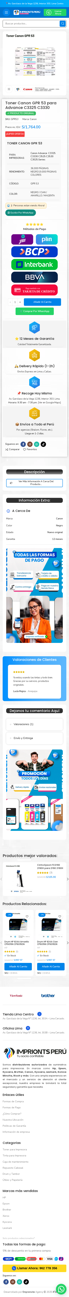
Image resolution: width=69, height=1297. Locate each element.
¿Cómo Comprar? (12, 1113)
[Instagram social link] (30, 444)
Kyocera (7, 1222)
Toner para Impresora (15, 1149)
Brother (7, 1209)
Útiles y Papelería (12, 1180)
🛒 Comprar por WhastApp (34, 311)
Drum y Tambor (11, 1174)
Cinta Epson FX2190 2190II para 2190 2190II (50, 866)
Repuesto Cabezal (13, 1168)
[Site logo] (27, 12)
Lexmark (7, 1228)
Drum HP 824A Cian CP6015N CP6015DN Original (47, 944)
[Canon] (50, 996)
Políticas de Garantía (14, 1126)
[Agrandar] (8, 89)
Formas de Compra (13, 1101)
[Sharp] (18, 996)
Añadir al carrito (42, 302)
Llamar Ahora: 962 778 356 (37, 1268)
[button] (34, 311)
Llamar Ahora (58, 12)
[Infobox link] (22, 1014)
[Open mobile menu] (6, 12)
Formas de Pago (12, 1107)
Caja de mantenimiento (15, 1162)
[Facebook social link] (23, 444)
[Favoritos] (27, 916)
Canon (33, 119)
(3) (51, 873)
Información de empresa (16, 1132)
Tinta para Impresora (14, 1155)
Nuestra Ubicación (13, 1120)
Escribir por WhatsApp (22, 212)
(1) (17, 952)
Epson (6, 1203)
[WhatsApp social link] (36, 444)
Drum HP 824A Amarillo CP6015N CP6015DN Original (16, 944)
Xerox (6, 1216)
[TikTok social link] (43, 444)
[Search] (63, 24)
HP (5, 948)
